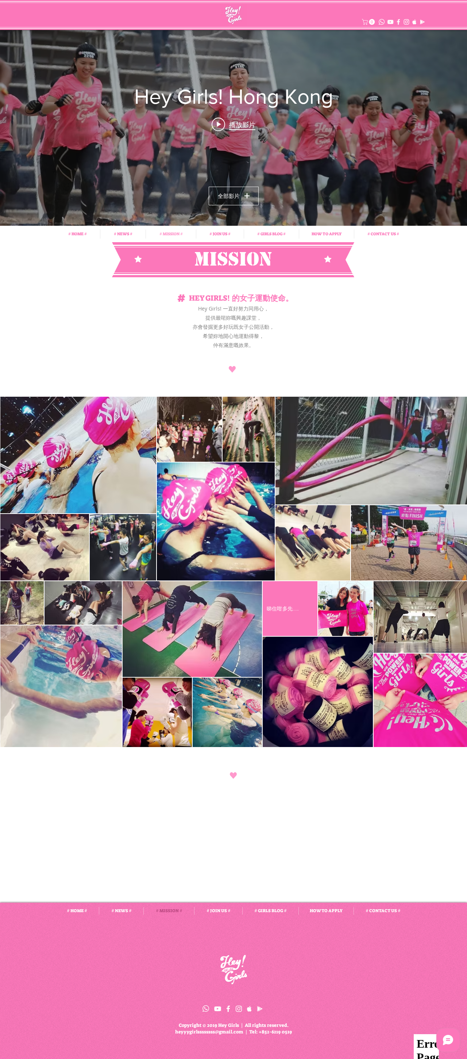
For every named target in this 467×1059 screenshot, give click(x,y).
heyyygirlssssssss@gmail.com (209, 1032)
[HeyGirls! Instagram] (406, 22)
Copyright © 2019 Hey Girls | (212, 1025)
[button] (369, 22)
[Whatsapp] (382, 22)
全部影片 (229, 195)
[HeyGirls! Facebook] (398, 22)
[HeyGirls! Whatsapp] (205, 1008)
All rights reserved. (267, 1025)
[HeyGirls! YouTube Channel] (390, 22)
